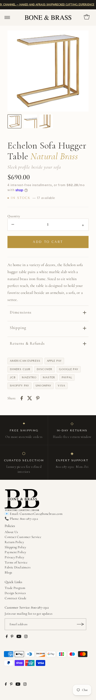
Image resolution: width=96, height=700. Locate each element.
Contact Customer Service (23, 537)
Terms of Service (16, 562)
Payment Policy (15, 552)
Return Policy (14, 542)
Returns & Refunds (27, 343)
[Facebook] (7, 637)
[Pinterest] (12, 637)
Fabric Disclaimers (18, 567)
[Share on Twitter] (29, 397)
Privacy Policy (14, 557)
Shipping (18, 327)
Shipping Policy (15, 547)
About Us (11, 532)
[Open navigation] (7, 17)
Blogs (8, 572)
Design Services (15, 593)
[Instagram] (25, 637)
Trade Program (15, 588)
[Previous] (15, 71)
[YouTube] (19, 637)
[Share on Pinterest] (37, 397)
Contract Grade (15, 598)
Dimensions (20, 312)
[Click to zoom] (81, 38)
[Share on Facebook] (21, 397)
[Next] (81, 71)
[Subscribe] (80, 624)
